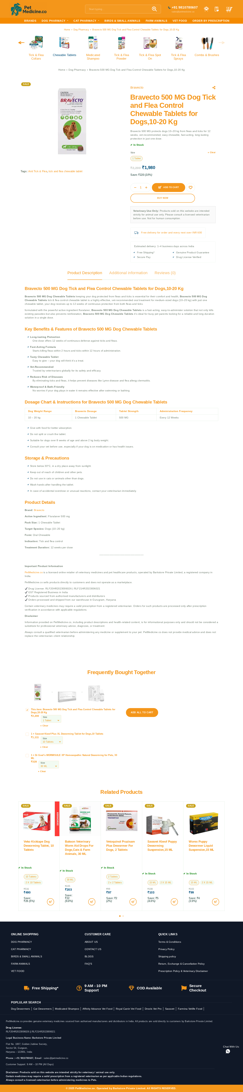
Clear (213, 152)
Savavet (170, 1008)
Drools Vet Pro (153, 1008)
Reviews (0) (165, 273)
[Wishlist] (216, 9)
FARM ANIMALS (156, 20)
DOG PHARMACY (53, 20)
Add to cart (171, 186)
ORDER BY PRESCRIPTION (210, 20)
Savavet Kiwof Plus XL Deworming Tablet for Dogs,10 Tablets (69, 733)
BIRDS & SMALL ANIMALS (122, 20)
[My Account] (206, 9)
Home (67, 29)
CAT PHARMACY (84, 20)
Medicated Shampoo (67, 1008)
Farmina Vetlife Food (190, 1008)
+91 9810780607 (185, 7)
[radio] (136, 158)
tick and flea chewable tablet (65, 171)
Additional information (128, 273)
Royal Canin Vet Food (128, 1008)
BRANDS (30, 20)
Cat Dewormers (42, 1008)
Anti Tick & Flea (37, 171)
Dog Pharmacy (81, 29)
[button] (120, 916)
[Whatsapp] (228, 1051)
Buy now (162, 198)
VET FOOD (180, 20)
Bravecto (136, 87)
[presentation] (21, 42)
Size (133, 152)
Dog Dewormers (20, 1008)
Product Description (84, 273)
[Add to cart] (50, 901)
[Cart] (229, 11)
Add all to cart (144, 711)
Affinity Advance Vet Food (97, 1008)
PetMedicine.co (34, 572)
